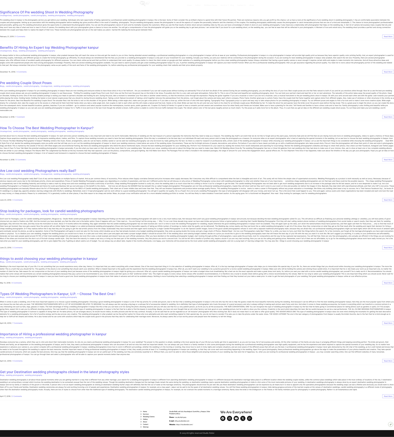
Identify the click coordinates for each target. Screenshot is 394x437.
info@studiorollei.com (182, 421)
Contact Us (241, 5)
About (251, 5)
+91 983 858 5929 (180, 417)
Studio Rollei (208, 433)
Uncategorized (5, 15)
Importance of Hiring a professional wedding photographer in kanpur (53, 334)
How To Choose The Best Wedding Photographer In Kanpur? (47, 128)
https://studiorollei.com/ (184, 424)
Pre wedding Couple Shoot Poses (26, 83)
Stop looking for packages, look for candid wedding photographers (52, 211)
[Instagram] (229, 418)
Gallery (198, 5)
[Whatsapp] (249, 418)
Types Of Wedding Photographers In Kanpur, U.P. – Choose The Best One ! (57, 294)
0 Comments (20, 36)
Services (224, 5)
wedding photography (75, 15)
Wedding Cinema (210, 5)
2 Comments (18, 200)
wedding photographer (57, 15)
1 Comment (20, 117)
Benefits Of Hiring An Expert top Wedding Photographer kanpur (49, 48)
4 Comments (17, 283)
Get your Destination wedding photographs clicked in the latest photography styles (64, 372)
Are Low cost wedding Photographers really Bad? (38, 171)
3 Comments (22, 72)
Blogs (15, 51)
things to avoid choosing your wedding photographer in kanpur (48, 259)
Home (189, 5)
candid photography (38, 15)
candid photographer (21, 15)
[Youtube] (236, 418)
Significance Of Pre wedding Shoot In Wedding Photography (46, 12)
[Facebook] (222, 418)
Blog (232, 5)
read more (388, 36)
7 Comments (17, 323)
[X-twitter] (242, 418)
